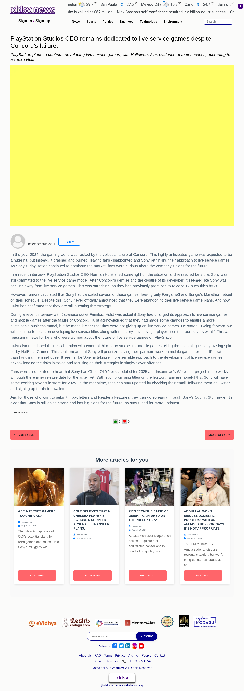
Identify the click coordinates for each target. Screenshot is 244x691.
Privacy (120, 655)
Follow (69, 241)
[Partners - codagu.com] (77, 621)
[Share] (240, 6)
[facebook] (114, 646)
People (146, 655)
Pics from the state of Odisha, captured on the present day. (148, 516)
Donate (98, 661)
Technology (148, 21)
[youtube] (141, 646)
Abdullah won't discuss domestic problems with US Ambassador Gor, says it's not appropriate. (204, 520)
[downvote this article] (124, 421)
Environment (173, 21)
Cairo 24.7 (185, 4)
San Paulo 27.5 (105, 4)
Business (126, 21)
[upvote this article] (115, 421)
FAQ (98, 655)
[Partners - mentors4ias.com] (141, 621)
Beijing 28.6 (219, 4)
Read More (37, 575)
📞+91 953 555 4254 (136, 661)
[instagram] (134, 646)
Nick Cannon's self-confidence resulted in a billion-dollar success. (159, 12)
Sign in (25, 20)
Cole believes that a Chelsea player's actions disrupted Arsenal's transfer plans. (91, 520)
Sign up (42, 20)
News (76, 21)
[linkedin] (127, 646)
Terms (108, 655)
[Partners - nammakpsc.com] (108, 621)
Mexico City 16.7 (148, 4)
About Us (85, 655)
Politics (108, 21)
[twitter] (121, 646)
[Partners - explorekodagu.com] (204, 621)
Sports (91, 21)
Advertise (112, 661)
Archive (133, 655)
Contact (159, 655)
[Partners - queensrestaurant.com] (168, 621)
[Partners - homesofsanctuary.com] (185, 621)
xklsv (122, 678)
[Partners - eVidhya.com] (43, 621)
